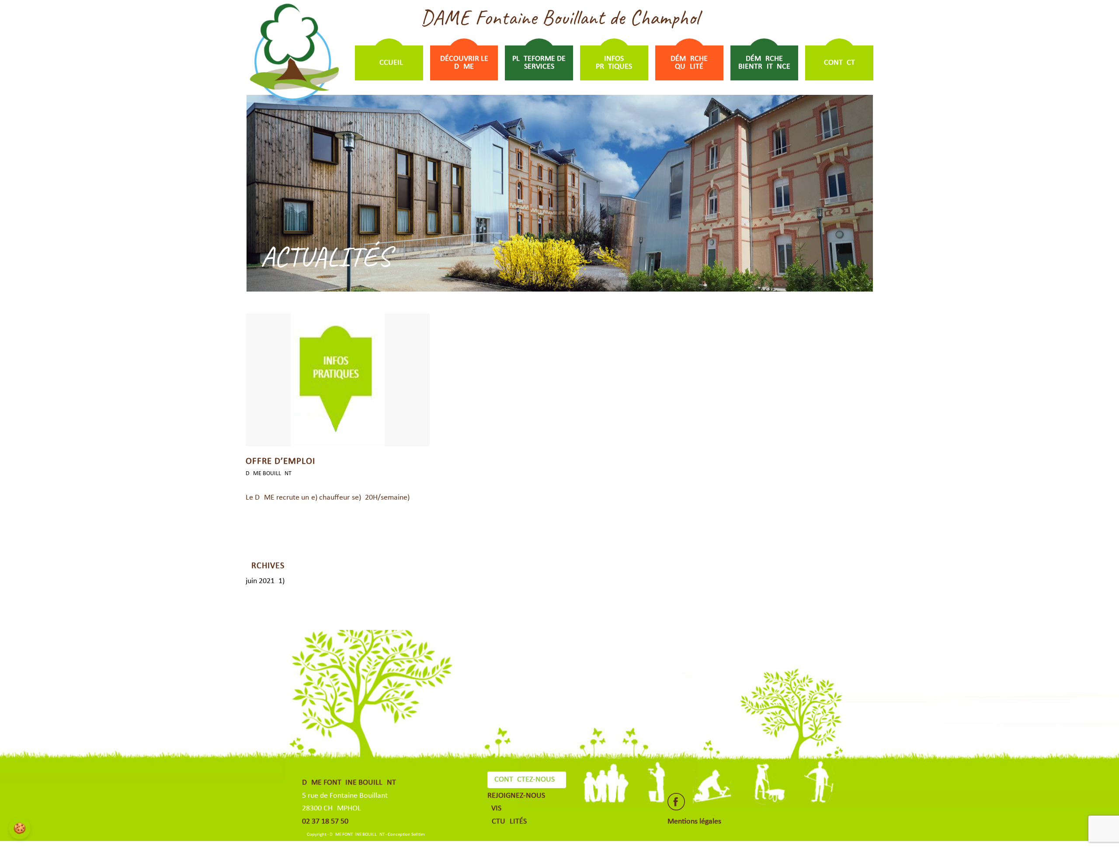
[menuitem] (389, 62)
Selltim (418, 834)
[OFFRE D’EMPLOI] (338, 379)
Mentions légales (694, 821)
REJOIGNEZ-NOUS (516, 796)
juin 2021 (260, 581)
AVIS (494, 808)
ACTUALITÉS (507, 821)
